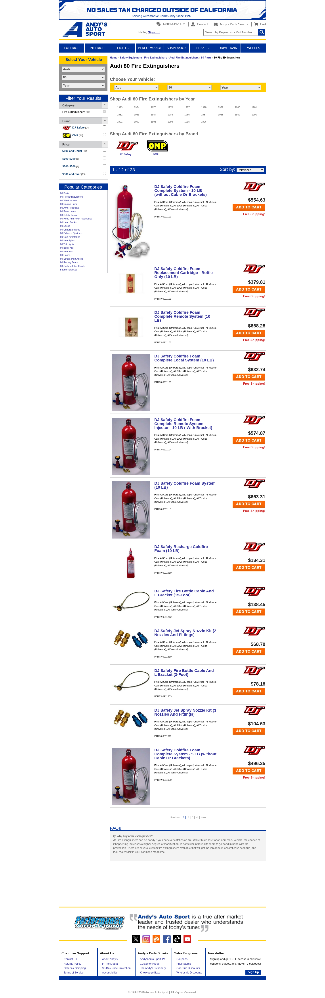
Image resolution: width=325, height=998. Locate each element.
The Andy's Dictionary (153, 968)
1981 (254, 107)
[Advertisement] (83, 342)
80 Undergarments (70, 229)
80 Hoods (65, 255)
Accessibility (109, 972)
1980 (237, 107)
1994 (170, 121)
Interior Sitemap (68, 269)
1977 (187, 107)
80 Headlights (67, 240)
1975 (153, 107)
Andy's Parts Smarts (233, 24)
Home (113, 57)
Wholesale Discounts (189, 972)
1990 (254, 114)
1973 (119, 107)
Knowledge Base (150, 972)
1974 (136, 107)
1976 (170, 107)
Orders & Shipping (75, 968)
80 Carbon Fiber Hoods (72, 266)
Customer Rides (149, 963)
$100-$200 (70, 158)
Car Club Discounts (188, 968)
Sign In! (154, 32)
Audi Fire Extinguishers (184, 57)
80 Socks (65, 226)
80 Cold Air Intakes (70, 237)
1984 (153, 114)
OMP (77, 135)
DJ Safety (81, 127)
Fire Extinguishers (155, 57)
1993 (153, 121)
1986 (187, 114)
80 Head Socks (68, 222)
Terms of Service (74, 972)
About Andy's (110, 959)
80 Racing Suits (68, 204)
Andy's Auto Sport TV (152, 959)
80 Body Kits (67, 247)
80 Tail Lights (67, 244)
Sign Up (253, 972)
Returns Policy (72, 963)
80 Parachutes (68, 211)
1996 (203, 121)
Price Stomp (183, 963)
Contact (202, 24)
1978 (203, 107)
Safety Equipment (131, 57)
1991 (119, 121)
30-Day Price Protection (116, 968)
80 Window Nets (69, 200)
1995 (187, 121)
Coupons (181, 959)
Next (203, 817)
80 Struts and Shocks (71, 258)
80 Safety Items (68, 215)
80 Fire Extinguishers (71, 196)
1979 (220, 107)
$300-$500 (70, 166)
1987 (203, 114)
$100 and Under (74, 151)
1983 (136, 114)
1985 (170, 114)
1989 (237, 114)
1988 (220, 114)
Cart (262, 24)
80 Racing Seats (69, 262)
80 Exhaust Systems (71, 233)
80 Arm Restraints (70, 207)
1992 (136, 121)
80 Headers (66, 251)
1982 (119, 114)
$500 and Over (74, 174)
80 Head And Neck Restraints (76, 218)
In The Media (110, 963)
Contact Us (70, 959)
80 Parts (64, 193)
